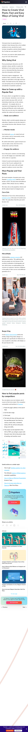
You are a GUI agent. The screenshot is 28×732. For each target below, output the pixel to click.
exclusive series (6, 197)
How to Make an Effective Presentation (15, 478)
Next (24, 607)
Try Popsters (14, 602)
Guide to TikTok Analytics (18, 473)
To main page (14, 593)
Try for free (9, 730)
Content (4, 19)
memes (12, 134)
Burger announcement (11, 334)
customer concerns (15, 257)
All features (18, 730)
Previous (4, 607)
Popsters (20, 404)
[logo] (5, 2)
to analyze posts (11, 179)
